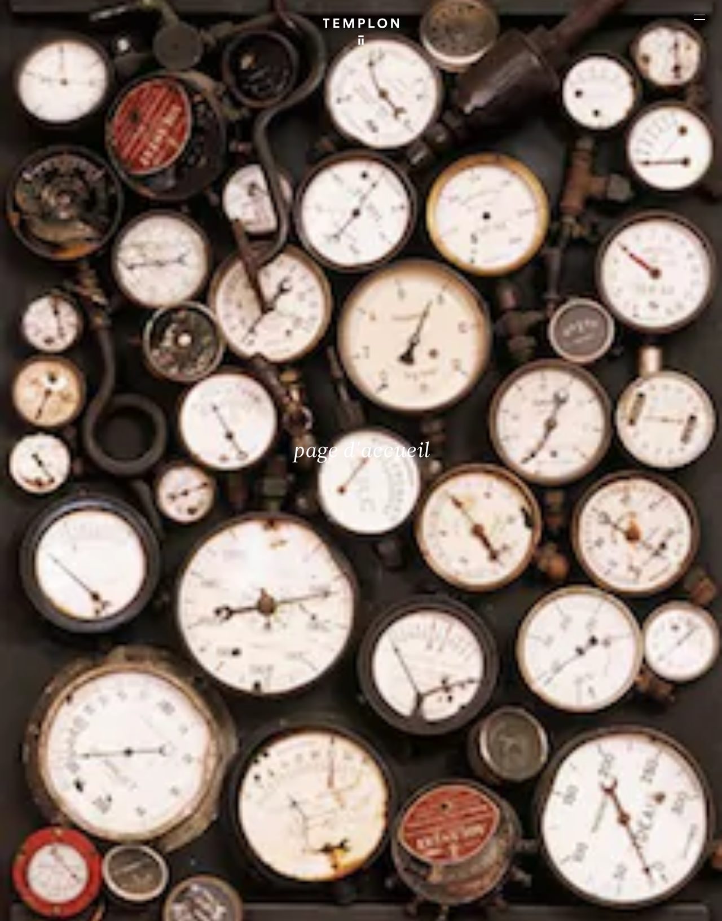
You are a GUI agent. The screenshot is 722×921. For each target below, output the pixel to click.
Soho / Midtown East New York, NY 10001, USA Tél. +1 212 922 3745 (254, 814)
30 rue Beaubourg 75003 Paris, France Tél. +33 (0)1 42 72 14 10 (75, 738)
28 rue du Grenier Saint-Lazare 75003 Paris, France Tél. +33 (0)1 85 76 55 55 (90, 814)
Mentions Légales (565, 903)
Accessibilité (678, 903)
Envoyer (405, 826)
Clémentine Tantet (203, 903)
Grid (297, 903)
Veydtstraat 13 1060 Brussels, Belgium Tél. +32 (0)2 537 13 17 (248, 738)
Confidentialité (625, 903)
